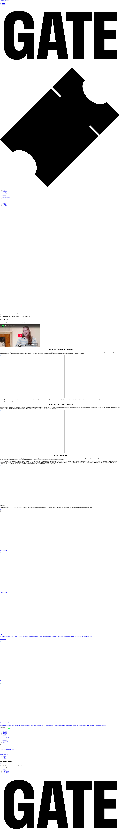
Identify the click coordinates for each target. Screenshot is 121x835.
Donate (4, 198)
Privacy (4, 769)
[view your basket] (60, 188)
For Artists (5, 191)
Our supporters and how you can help (7, 749)
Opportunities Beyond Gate (8, 737)
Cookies (4, 770)
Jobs (3, 739)
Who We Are (5, 741)
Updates (4, 195)
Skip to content (3, 0)
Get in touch (2, 729)
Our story (2, 509)
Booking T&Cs (6, 771)
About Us (4, 192)
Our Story (4, 740)
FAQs (4, 742)
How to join (3, 727)
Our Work (5, 190)
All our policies (6, 772)
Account (1, 763)
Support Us (5, 193)
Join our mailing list (6, 197)
